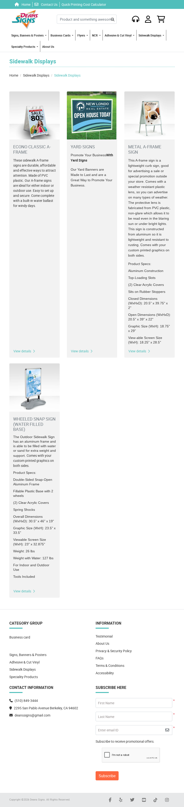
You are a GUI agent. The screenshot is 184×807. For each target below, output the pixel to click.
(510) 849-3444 (26, 700)
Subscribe (107, 775)
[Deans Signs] (24, 19)
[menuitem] (29, 35)
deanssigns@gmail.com (32, 715)
